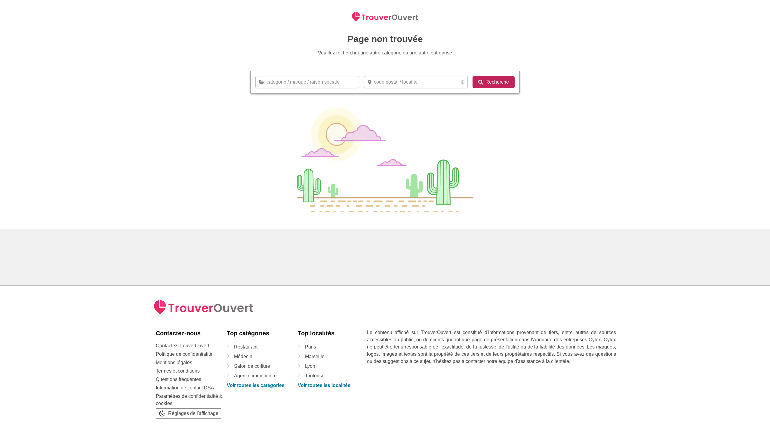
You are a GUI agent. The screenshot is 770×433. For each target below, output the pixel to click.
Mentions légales (174, 362)
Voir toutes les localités (324, 385)
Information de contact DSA (185, 387)
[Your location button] (462, 82)
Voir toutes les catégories (256, 385)
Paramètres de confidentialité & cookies (189, 400)
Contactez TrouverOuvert (182, 345)
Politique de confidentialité (184, 354)
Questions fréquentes (178, 379)
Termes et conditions (178, 370)
